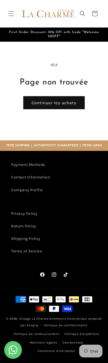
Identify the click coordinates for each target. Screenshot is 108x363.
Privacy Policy (24, 213)
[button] (11, 14)
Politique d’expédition (82, 334)
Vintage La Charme (34, 318)
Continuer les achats (54, 102)
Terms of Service (26, 251)
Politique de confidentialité (66, 325)
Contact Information (30, 177)
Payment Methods (28, 164)
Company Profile (27, 190)
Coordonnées (72, 342)
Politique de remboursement (36, 334)
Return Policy (23, 226)
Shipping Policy (25, 238)
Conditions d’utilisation (57, 351)
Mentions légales (43, 342)
